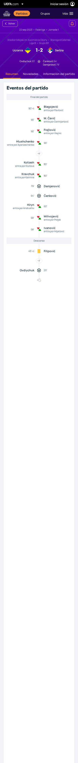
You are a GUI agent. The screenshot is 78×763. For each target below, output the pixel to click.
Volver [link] (11, 23)
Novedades (30, 73)
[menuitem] (24, 13)
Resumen (12, 73)
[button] (67, 13)
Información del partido (59, 73)
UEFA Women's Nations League (6, 13)
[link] (21, 13)
